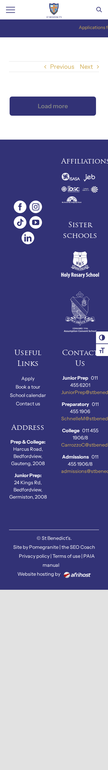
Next (86, 66)
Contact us (28, 404)
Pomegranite (43, 547)
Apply (27, 378)
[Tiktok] (20, 222)
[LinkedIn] (28, 238)
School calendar (28, 395)
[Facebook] (20, 207)
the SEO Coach (78, 547)
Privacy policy (34, 556)
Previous (62, 66)
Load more (53, 106)
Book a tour (28, 387)
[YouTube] (35, 222)
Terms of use (66, 556)
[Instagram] (35, 207)
